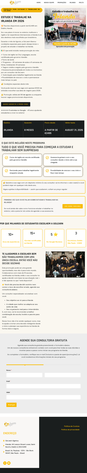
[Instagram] (5, 463)
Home (39, 2)
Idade (8, 392)
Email (8, 381)
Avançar (11, 405)
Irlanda (73, 2)
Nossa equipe (49, 2)
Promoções (62, 2)
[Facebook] (9, 463)
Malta (81, 2)
